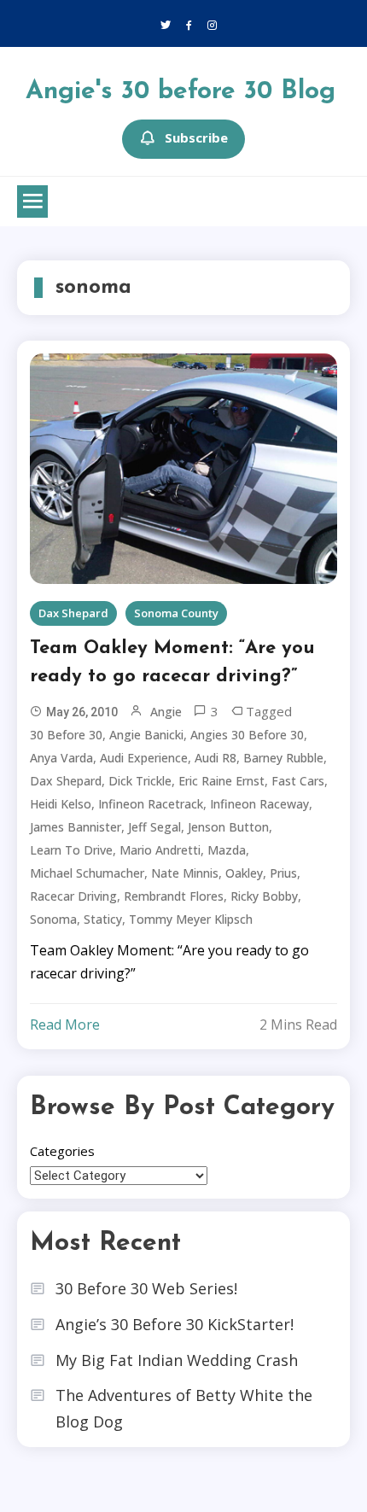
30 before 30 (66, 735)
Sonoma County (176, 613)
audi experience (144, 758)
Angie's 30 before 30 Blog (180, 92)
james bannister (75, 827)
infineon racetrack (150, 804)
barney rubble (283, 758)
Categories (62, 1150)
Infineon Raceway (259, 804)
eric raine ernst (221, 781)
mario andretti (160, 850)
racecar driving (73, 896)
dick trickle (140, 781)
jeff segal (154, 827)
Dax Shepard (73, 613)
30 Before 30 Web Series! (146, 1288)
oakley (244, 873)
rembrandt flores (174, 896)
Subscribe (196, 137)
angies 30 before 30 (247, 735)
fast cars (297, 781)
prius (283, 873)
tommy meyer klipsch (191, 919)
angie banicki (146, 735)
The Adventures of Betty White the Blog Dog (183, 1408)
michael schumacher (87, 873)
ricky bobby (264, 896)
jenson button (228, 827)
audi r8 (215, 758)
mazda (226, 850)
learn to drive (71, 850)
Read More (65, 1024)
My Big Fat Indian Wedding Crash (176, 1360)
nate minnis (184, 873)
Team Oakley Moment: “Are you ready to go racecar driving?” (172, 662)
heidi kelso (60, 804)
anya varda (61, 758)
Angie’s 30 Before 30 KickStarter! (174, 1324)
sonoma (53, 919)
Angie (166, 711)
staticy (103, 919)
